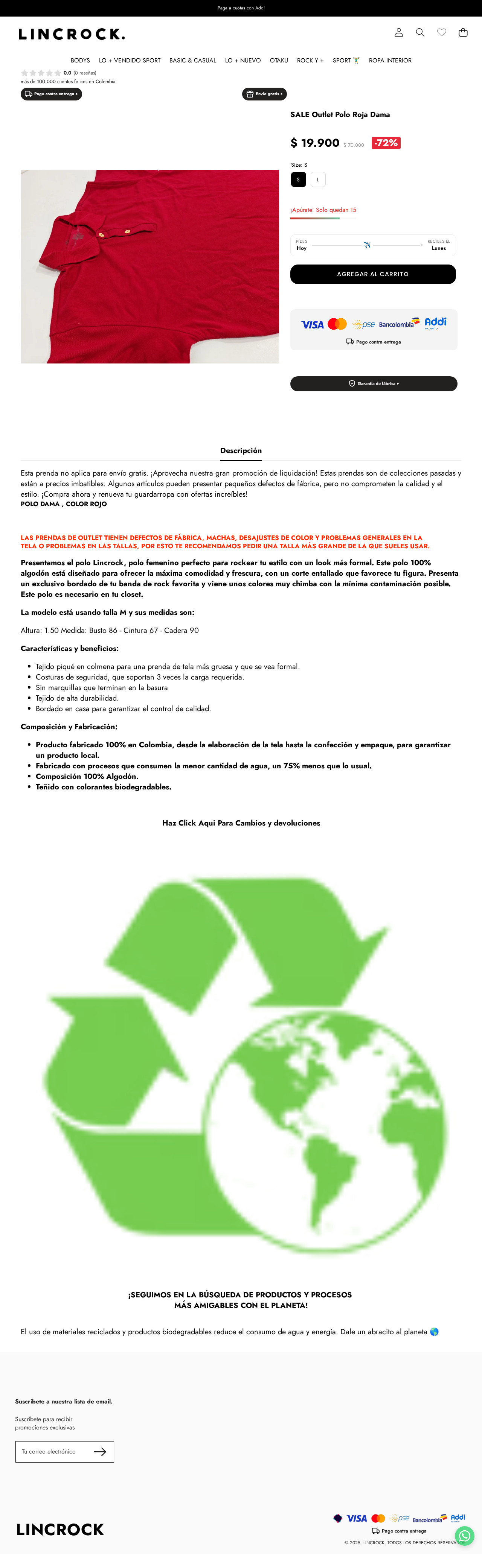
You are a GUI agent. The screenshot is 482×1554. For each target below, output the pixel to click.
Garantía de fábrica (376, 383)
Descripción (241, 450)
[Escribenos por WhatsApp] (464, 1536)
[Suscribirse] (100, 1451)
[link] (441, 32)
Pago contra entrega (54, 94)
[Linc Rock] (71, 34)
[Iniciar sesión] (398, 32)
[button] (29, 8)
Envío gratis (267, 94)
